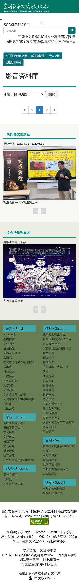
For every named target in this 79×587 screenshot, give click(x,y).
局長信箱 (12, 41)
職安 (47, 41)
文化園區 (9, 343)
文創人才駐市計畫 (14, 394)
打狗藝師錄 (10, 380)
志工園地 (48, 380)
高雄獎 (7, 479)
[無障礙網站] (39, 521)
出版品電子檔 (13, 62)
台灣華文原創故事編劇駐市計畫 (19, 402)
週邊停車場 (48, 550)
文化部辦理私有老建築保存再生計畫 (58, 425)
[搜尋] (72, 30)
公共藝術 (9, 376)
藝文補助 (48, 353)
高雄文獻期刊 (11, 353)
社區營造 (9, 408)
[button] (68, 23)
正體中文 (24, 37)
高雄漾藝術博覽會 (54, 488)
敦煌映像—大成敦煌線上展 (23, 173)
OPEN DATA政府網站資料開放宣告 (28, 555)
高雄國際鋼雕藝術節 (55, 469)
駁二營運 (9, 455)
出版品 (7, 357)
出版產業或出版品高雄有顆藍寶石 (14, 271)
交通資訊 (29, 550)
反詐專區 (48, 431)
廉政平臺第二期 (13, 427)
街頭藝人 (9, 371)
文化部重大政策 (53, 404)
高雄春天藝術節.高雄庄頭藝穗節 (59, 448)
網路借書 (9, 339)
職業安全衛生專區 (54, 334)
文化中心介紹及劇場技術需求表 (19, 364)
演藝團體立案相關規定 (57, 348)
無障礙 (38, 41)
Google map (31, 516)
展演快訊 (9, 348)
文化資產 (9, 437)
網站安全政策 (29, 559)
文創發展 (9, 446)
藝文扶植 (48, 357)
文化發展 (9, 432)
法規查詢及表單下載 (55, 366)
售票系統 (48, 394)
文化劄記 (9, 390)
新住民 (71, 41)
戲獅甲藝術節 (51, 464)
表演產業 (9, 441)
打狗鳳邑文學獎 (13, 483)
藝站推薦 (48, 385)
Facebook (9, 334)
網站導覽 (51, 22)
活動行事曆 (50, 413)
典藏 (45, 371)
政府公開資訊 (51, 408)
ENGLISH (39, 37)
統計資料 (48, 376)
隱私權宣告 (51, 559)
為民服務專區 (51, 343)
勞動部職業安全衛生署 (57, 339)
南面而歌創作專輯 (16, 55)
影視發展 (9, 450)
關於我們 (48, 362)
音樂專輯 (54, 55)
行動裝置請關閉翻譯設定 (19, 460)
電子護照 (26, 41)
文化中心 (58, 41)
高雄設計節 (50, 460)
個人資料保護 (67, 555)
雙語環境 (48, 399)
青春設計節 (50, 474)
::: (41, 23)
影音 (72, 37)
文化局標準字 (51, 417)
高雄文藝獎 (10, 474)
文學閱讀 (9, 385)
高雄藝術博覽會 (53, 493)
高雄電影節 (50, 455)
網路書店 (48, 390)
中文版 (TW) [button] (43, 578)
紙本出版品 (38, 55)
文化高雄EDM (58, 37)
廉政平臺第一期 (13, 423)
